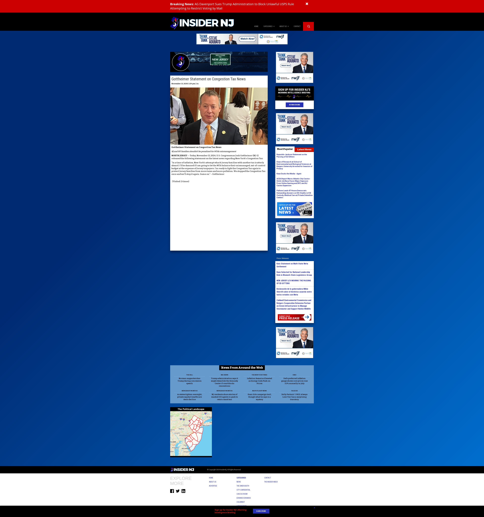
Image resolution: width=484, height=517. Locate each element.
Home (211, 478)
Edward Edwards (244, 498)
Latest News (304, 149)
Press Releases (283, 258)
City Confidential (243, 490)
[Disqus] (218, 217)
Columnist (241, 502)
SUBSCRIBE (294, 105)
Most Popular (285, 149)
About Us (212, 482)
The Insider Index (271, 482)
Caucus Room (242, 494)
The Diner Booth (243, 486)
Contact (267, 478)
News (239, 482)
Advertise (213, 486)
